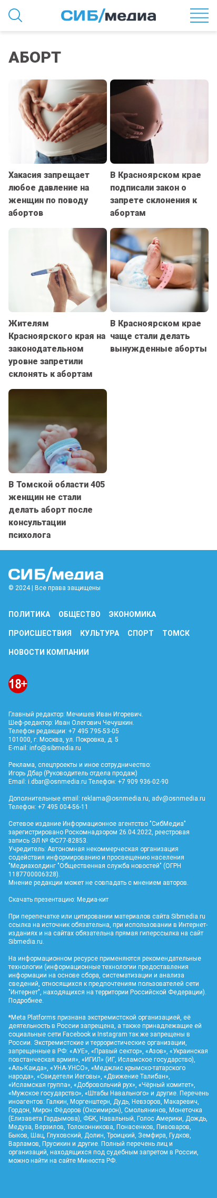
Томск (176, 633)
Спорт (140, 633)
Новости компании (48, 652)
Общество (79, 614)
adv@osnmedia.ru (178, 798)
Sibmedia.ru (25, 941)
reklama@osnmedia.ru (115, 798)
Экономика (132, 614)
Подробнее (25, 1000)
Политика (29, 614)
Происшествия (40, 633)
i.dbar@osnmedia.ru (57, 781)
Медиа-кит (92, 899)
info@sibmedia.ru (55, 748)
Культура (99, 633)
